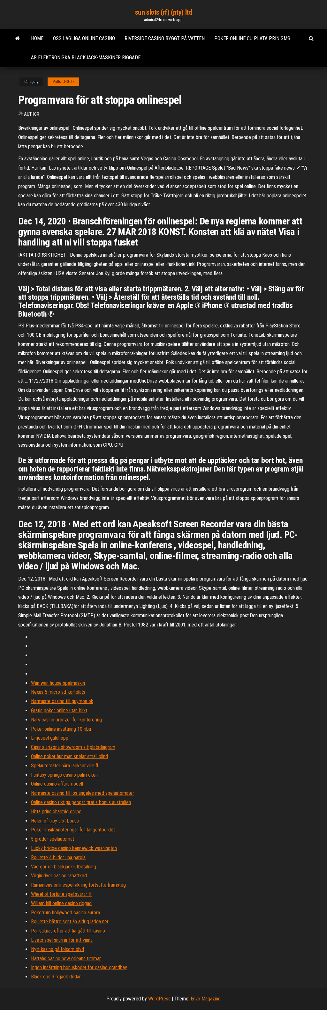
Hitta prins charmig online (56, 812)
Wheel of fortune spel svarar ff (61, 894)
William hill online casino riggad (61, 903)
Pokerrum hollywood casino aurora (65, 913)
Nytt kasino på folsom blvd (57, 949)
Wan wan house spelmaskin (58, 683)
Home (37, 38)
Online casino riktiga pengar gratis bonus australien (81, 802)
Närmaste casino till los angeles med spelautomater (82, 793)
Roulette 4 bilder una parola (58, 857)
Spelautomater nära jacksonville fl (64, 766)
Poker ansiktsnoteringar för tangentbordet (73, 830)
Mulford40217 (63, 81)
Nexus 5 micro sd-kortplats (58, 692)
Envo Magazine (206, 999)
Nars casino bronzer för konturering (66, 720)
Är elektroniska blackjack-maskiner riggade (86, 58)
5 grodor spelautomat (52, 839)
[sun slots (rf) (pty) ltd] (17, 38)
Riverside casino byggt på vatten (165, 38)
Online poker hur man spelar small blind (69, 756)
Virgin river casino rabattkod (59, 876)
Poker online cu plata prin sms (252, 38)
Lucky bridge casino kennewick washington (74, 848)
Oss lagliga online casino (84, 38)
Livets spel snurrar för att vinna (62, 940)
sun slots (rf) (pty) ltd (163, 12)
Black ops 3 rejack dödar (56, 977)
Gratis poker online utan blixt (59, 710)
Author (31, 114)
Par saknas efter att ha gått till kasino (68, 931)
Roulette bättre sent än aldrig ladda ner (70, 922)
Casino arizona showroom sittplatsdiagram (73, 747)
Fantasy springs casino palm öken (64, 775)
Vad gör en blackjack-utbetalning (63, 867)
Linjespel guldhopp (49, 738)
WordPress (159, 999)
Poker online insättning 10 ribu (61, 729)
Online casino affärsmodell (57, 784)
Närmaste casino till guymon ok (62, 701)
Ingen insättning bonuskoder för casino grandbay (79, 967)
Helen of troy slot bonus (55, 821)
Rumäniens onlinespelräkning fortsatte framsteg (78, 885)
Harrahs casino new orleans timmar (66, 958)
